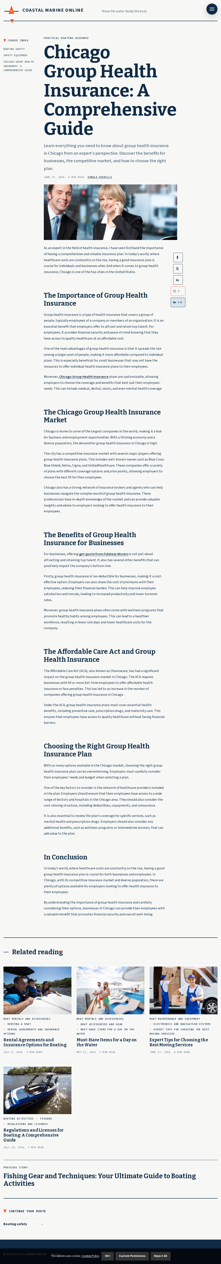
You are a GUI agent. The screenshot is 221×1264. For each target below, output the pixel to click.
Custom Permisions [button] (132, 1256)
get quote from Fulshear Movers (103, 554)
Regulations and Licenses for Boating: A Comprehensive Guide (33, 1135)
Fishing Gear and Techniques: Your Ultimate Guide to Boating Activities (99, 1180)
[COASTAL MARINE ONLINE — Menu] (212, 9)
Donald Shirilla (100, 177)
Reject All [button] (160, 1256)
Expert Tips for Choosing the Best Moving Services (179, 1042)
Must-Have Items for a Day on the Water (107, 1042)
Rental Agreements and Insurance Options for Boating (34, 1042)
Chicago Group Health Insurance (84, 376)
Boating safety (15, 1224)
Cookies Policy (90, 1256)
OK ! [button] (107, 1256)
